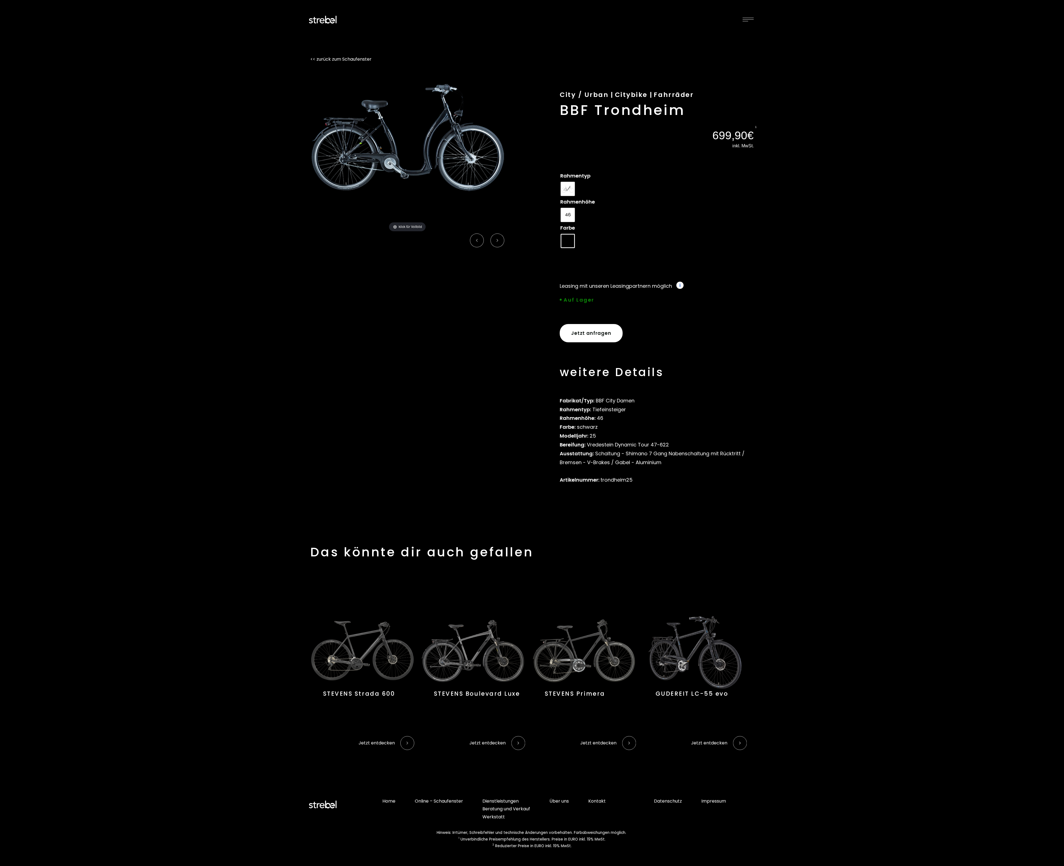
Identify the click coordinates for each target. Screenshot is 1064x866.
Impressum (713, 801)
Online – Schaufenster (439, 801)
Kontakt (597, 801)
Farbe (567, 227)
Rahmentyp (575, 175)
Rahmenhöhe (577, 201)
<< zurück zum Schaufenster (341, 59)
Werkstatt (493, 817)
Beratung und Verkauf (506, 809)
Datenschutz (668, 801)
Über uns (559, 801)
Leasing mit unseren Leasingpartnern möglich (616, 285)
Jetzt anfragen (591, 333)
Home (388, 801)
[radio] (568, 189)
